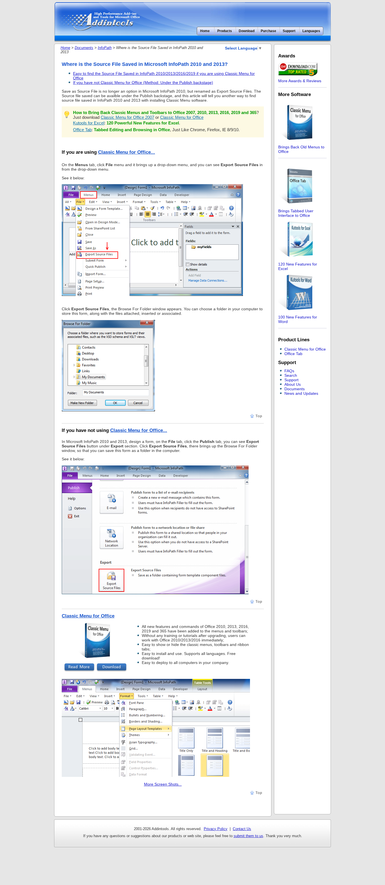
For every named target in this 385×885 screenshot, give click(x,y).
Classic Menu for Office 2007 (127, 117)
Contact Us (242, 829)
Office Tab (82, 129)
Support (291, 380)
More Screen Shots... (163, 784)
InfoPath (105, 48)
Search (290, 375)
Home (205, 31)
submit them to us (248, 836)
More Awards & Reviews (299, 81)
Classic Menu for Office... (126, 152)
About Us (292, 384)
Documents (84, 48)
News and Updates (301, 393)
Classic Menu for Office (181, 117)
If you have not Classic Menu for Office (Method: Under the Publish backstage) (143, 82)
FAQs (289, 371)
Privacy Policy (215, 829)
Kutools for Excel (88, 123)
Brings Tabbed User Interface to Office (295, 213)
